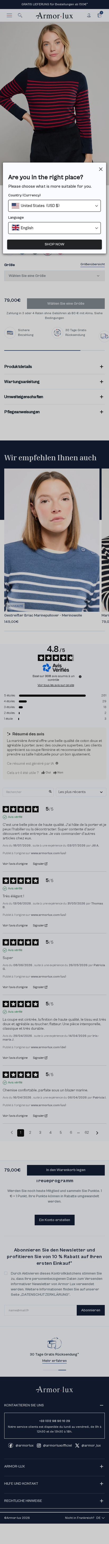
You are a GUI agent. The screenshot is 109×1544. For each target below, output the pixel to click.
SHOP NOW (54, 244)
